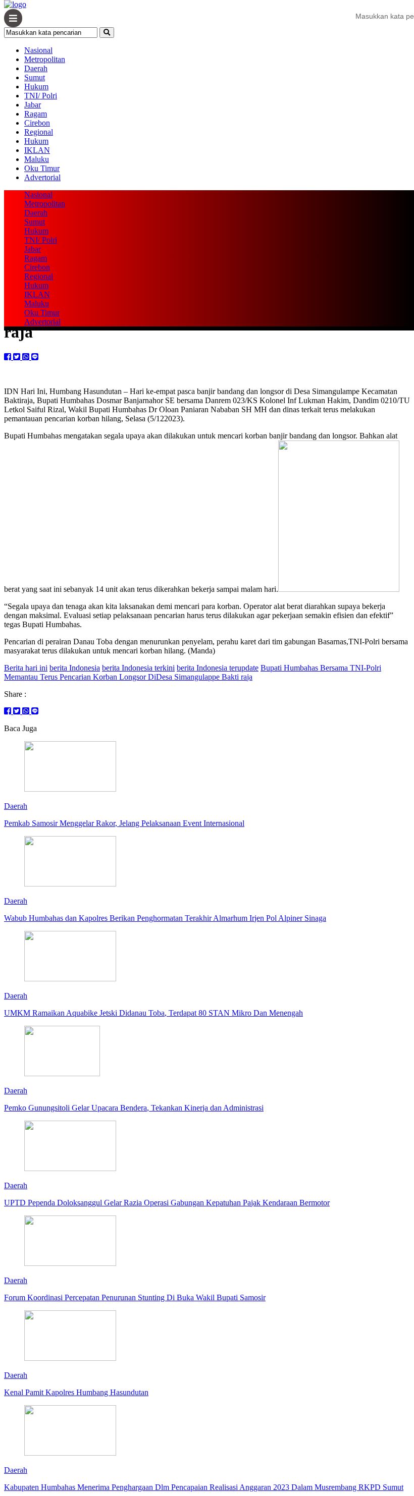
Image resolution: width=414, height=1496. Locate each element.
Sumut (34, 77)
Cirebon (37, 123)
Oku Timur (42, 168)
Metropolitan (44, 59)
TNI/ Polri (40, 95)
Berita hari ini (25, 667)
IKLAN (37, 150)
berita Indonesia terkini (138, 667)
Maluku (36, 159)
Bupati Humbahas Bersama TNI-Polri (321, 667)
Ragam (35, 113)
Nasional (38, 50)
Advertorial (42, 177)
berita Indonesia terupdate (217, 667)
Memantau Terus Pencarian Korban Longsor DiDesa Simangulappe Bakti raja (128, 677)
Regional (38, 132)
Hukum (36, 86)
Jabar (32, 104)
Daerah (35, 68)
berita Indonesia (74, 667)
